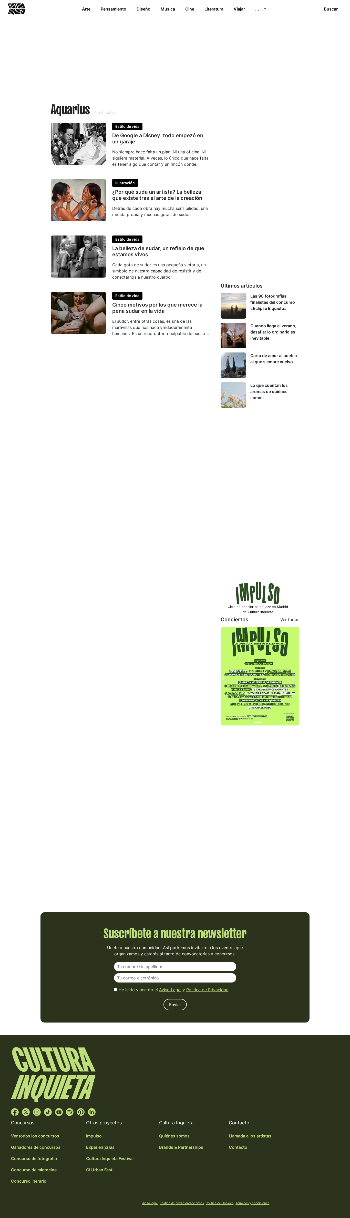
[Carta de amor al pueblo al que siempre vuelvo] (233, 365)
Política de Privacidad (207, 989)
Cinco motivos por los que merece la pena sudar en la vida (157, 308)
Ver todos (289, 619)
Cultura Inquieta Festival (109, 1158)
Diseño (143, 9)
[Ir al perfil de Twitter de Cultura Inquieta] (26, 1111)
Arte (86, 9)
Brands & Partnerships (181, 1147)
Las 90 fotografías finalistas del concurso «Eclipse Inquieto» (272, 302)
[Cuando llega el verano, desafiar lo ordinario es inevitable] (233, 335)
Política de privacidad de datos (182, 1203)
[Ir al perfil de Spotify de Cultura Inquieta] (70, 1111)
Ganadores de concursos (35, 1147)
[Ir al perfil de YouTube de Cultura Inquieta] (59, 1111)
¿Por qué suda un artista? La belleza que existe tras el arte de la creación (157, 195)
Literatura (213, 9)
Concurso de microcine (34, 1169)
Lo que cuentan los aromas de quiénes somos (269, 391)
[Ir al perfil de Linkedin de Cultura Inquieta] (92, 1111)
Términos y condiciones (252, 1203)
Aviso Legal (170, 989)
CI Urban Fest (99, 1169)
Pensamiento (113, 9)
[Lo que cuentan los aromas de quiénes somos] (233, 395)
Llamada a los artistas (250, 1135)
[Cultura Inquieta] (16, 9)
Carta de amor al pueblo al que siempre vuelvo (273, 358)
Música (168, 9)
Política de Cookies (219, 1203)
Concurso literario (28, 1181)
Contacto (238, 1147)
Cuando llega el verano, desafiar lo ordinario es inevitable (273, 332)
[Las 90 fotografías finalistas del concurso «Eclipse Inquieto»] (233, 306)
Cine (189, 9)
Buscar (331, 9)
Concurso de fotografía (34, 1158)
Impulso (94, 1135)
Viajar (239, 9)
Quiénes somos (174, 1135)
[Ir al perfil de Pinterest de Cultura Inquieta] (81, 1111)
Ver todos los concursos (35, 1135)
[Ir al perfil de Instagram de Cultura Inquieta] (37, 1111)
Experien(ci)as (100, 1147)
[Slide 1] (258, 722)
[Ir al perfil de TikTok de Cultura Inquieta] (48, 1111)
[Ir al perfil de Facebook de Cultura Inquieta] (15, 1111)
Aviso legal (150, 1203)
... (259, 9)
